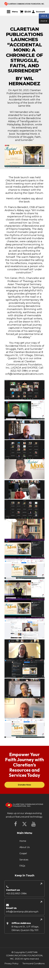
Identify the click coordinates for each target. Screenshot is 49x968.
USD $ (44, 16)
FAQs (22, 865)
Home (22, 841)
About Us (24, 847)
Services (23, 859)
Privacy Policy (11, 963)
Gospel (23, 853)
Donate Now (24, 784)
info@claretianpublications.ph (22, 911)
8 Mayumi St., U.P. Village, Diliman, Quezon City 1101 (25, 928)
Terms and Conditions (33, 963)
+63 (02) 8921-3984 (16, 893)
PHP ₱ (43, 21)
